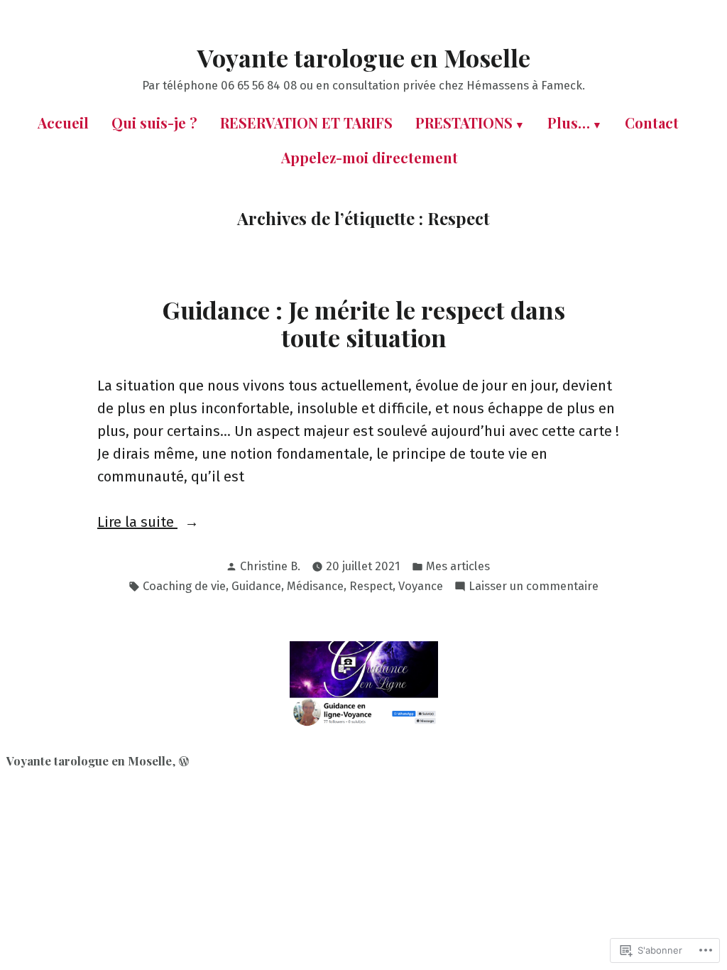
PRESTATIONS (464, 122)
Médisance (315, 586)
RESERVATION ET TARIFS (306, 122)
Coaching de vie (184, 586)
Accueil (63, 122)
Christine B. (270, 566)
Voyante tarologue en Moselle (363, 57)
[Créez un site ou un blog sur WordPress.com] (184, 760)
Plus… (568, 122)
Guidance (256, 586)
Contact (652, 122)
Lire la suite (137, 523)
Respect (371, 586)
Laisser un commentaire (533, 587)
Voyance (420, 586)
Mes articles (458, 566)
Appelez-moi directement (369, 157)
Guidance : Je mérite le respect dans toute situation (364, 323)
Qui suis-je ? (154, 122)
